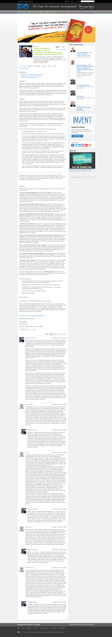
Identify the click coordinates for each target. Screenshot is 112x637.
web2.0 (44, 66)
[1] (32, 113)
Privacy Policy (61, 628)
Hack (36, 46)
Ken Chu (27, 452)
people (54, 66)
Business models (24, 68)
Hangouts (40, 11)
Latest (51, 334)
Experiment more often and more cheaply (31, 76)
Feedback (28, 628)
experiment (30, 66)
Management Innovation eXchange (25, 1)
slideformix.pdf (24, 324)
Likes (60, 334)
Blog (50, 11)
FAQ (23, 628)
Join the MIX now (24, 329)
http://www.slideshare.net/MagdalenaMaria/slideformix (32, 315)
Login (72, 1)
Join (68, 1)
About (54, 11)
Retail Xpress (80, 96)
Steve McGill (81, 110)
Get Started (77, 136)
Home (19, 11)
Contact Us (36, 628)
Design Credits (44, 628)
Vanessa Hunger (29, 404)
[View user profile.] (25, 56)
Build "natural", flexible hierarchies (29, 77)
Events (46, 11)
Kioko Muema (81, 72)
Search (78, 1)
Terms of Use (53, 628)
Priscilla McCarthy (29, 567)
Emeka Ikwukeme (82, 86)
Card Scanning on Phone (83, 85)
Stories (24, 11)
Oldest (55, 334)
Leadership (37, 66)
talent (24, 66)
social (49, 66)
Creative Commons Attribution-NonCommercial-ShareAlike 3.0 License (51, 632)
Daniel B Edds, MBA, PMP (84, 55)
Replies (64, 334)
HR (20, 66)
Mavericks (34, 11)
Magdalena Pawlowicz (40, 56)
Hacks (28, 11)
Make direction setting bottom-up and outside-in (32, 74)
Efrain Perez (28, 527)
